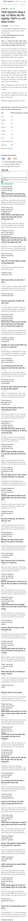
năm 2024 (17, 166)
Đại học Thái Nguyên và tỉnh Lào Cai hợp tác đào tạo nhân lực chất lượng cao (14, 583)
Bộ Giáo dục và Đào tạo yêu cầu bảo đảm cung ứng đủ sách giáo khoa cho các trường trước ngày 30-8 (13, 324)
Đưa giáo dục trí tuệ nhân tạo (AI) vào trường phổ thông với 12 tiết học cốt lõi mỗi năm (14, 431)
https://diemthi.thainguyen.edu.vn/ (12, 35)
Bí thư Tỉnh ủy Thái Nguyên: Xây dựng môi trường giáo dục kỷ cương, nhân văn (12, 217)
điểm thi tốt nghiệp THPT (7, 166)
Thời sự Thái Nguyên (13, 4)
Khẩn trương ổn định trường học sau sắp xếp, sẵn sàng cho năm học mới (13, 454)
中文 (21, 1)
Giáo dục (12, 8)
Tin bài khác (7, 184)
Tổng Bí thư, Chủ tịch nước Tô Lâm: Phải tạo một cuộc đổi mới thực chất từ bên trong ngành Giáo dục (14, 240)
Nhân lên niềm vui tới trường (11, 692)
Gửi (2, 181)
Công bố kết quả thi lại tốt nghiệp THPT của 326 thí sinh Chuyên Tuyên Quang (14, 607)
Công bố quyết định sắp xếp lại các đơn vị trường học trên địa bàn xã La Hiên (13, 650)
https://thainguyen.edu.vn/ (8, 37)
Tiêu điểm (3, 4)
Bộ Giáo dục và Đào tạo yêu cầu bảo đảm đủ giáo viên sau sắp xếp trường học (13, 759)
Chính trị (22, 4)
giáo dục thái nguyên (10, 164)
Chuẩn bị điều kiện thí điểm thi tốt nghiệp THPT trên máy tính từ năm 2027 (13, 498)
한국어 (24, 1)
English (17, 1)
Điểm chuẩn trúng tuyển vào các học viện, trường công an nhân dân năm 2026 (14, 713)
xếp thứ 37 (18, 164)
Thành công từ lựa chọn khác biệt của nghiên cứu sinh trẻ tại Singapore (13, 736)
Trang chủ (4, 8)
